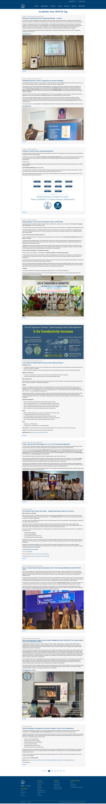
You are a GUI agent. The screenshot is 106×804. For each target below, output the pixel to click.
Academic (34, 16)
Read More (24, 71)
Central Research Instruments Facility (76, 787)
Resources (22, 794)
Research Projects (73, 785)
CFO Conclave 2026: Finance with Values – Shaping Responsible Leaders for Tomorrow (48, 511)
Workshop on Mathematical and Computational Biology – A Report (42, 18)
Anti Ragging (39, 795)
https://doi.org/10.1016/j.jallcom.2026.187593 (39, 432)
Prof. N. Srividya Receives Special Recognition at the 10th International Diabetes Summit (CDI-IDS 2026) (51, 568)
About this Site (23, 802)
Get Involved (23, 795)
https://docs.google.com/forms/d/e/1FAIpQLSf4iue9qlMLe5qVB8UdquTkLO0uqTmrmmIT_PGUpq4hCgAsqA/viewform (51, 760)
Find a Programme (57, 782)
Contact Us (22, 790)
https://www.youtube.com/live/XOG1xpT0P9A (40, 556)
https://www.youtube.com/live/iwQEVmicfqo (40, 553)
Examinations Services (41, 790)
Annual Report (39, 787)
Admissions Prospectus (58, 789)
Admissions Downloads (58, 787)
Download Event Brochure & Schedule (30, 549)
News (37, 16)
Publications (39, 785)
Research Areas (73, 784)
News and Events (23, 792)
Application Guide (57, 784)
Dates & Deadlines (57, 785)
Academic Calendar (40, 782)
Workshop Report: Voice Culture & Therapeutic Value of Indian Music (42, 222)
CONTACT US (73, 1)
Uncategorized (40, 16)
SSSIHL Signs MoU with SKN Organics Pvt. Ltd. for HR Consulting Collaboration (46, 444)
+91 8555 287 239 (82, 1)
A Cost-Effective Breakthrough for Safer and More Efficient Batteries (42, 362)
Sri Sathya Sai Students (41, 792)
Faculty (71, 782)
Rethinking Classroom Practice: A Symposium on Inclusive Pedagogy (42, 80)
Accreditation (39, 789)
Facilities (38, 793)
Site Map (29, 802)
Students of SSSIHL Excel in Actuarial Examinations (37, 151)
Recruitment (39, 784)
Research (40, 78)
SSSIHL (24, 16)
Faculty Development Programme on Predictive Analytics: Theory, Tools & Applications (48, 728)
